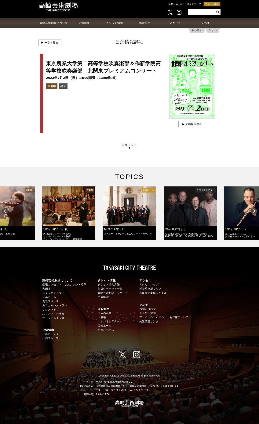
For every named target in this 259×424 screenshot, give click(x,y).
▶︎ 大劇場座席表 (192, 124)
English (213, 30)
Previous (5, 211)
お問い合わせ (176, 4)
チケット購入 (212, 4)
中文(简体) (197, 30)
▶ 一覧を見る (49, 42)
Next (254, 211)
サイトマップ (194, 4)
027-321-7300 (119, 390)
